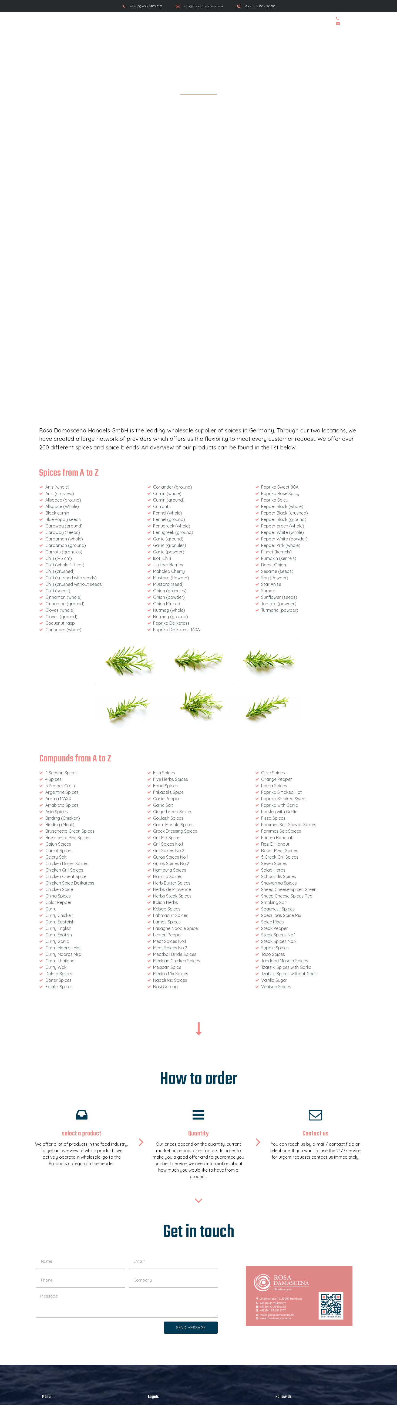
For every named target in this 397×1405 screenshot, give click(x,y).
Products (217, 20)
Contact (313, 20)
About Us (268, 20)
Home (123, 20)
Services (165, 20)
